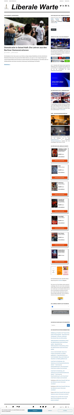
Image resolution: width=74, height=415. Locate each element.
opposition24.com (54, 139)
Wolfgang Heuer (54, 396)
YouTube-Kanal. (62, 109)
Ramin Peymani (15, 52)
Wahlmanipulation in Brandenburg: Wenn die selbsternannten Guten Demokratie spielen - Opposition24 (59, 342)
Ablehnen (50, 410)
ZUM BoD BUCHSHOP (59, 160)
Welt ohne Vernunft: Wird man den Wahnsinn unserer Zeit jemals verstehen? (60, 382)
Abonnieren (53, 29)
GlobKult (60, 280)
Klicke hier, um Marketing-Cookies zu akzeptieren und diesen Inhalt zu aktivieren (60, 312)
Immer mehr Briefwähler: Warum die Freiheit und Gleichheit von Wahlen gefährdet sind (60, 357)
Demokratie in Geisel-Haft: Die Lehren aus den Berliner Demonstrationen (25, 48)
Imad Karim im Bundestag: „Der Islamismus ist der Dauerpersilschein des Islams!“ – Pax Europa (60, 363)
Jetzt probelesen (61, 156)
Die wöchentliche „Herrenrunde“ (60, 90)
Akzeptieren (35, 410)
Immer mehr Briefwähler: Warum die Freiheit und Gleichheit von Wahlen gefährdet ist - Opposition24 (59, 353)
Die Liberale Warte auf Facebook (60, 303)
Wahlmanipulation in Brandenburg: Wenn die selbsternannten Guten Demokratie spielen (59, 347)
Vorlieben (65, 410)
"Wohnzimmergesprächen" (56, 140)
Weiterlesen (7, 64)
